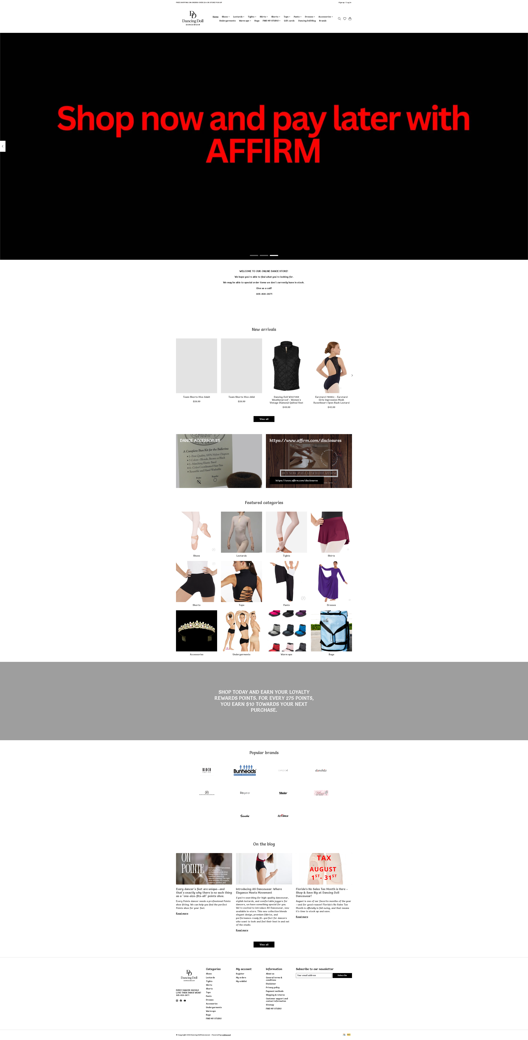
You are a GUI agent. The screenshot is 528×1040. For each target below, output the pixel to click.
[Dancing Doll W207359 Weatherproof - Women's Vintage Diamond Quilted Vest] (286, 365)
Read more (182, 913)
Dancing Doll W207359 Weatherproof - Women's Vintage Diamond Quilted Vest (286, 399)
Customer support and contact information (277, 999)
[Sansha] (245, 816)
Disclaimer (271, 984)
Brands (322, 20)
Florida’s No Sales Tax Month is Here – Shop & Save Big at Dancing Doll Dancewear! (322, 892)
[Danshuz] (321, 770)
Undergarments (227, 20)
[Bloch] (207, 770)
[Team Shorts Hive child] (241, 365)
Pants (286, 605)
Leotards (242, 555)
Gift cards (289, 20)
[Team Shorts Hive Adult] (196, 365)
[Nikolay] (283, 793)
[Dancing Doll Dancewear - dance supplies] (193, 19)
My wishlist (241, 981)
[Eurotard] (207, 793)
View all (264, 419)
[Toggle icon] (339, 18)
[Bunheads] (245, 770)
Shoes (196, 555)
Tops (241, 605)
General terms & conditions (274, 978)
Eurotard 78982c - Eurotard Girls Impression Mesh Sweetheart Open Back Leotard (331, 399)
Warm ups (286, 654)
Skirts (331, 555)
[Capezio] (283, 770)
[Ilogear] (245, 793)
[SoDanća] (283, 816)
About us (270, 974)
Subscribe (342, 975)
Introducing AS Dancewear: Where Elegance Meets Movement (259, 890)
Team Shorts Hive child (241, 396)
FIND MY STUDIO (214, 1018)
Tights (286, 555)
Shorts (196, 605)
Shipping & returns (275, 995)
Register (240, 974)
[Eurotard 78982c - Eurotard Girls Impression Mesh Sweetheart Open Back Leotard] (331, 365)
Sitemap (270, 1005)
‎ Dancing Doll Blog (307, 20)
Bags (257, 20)
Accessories (196, 654)
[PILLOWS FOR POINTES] (321, 793)
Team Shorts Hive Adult (196, 396)
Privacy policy (273, 987)
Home (215, 16)
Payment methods (274, 991)
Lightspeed (226, 1035)
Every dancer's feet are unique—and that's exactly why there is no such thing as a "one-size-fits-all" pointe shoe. (204, 892)
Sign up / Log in (345, 2)
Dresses (331, 605)
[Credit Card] (344, 1035)
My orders (241, 977)
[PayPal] (349, 1035)
